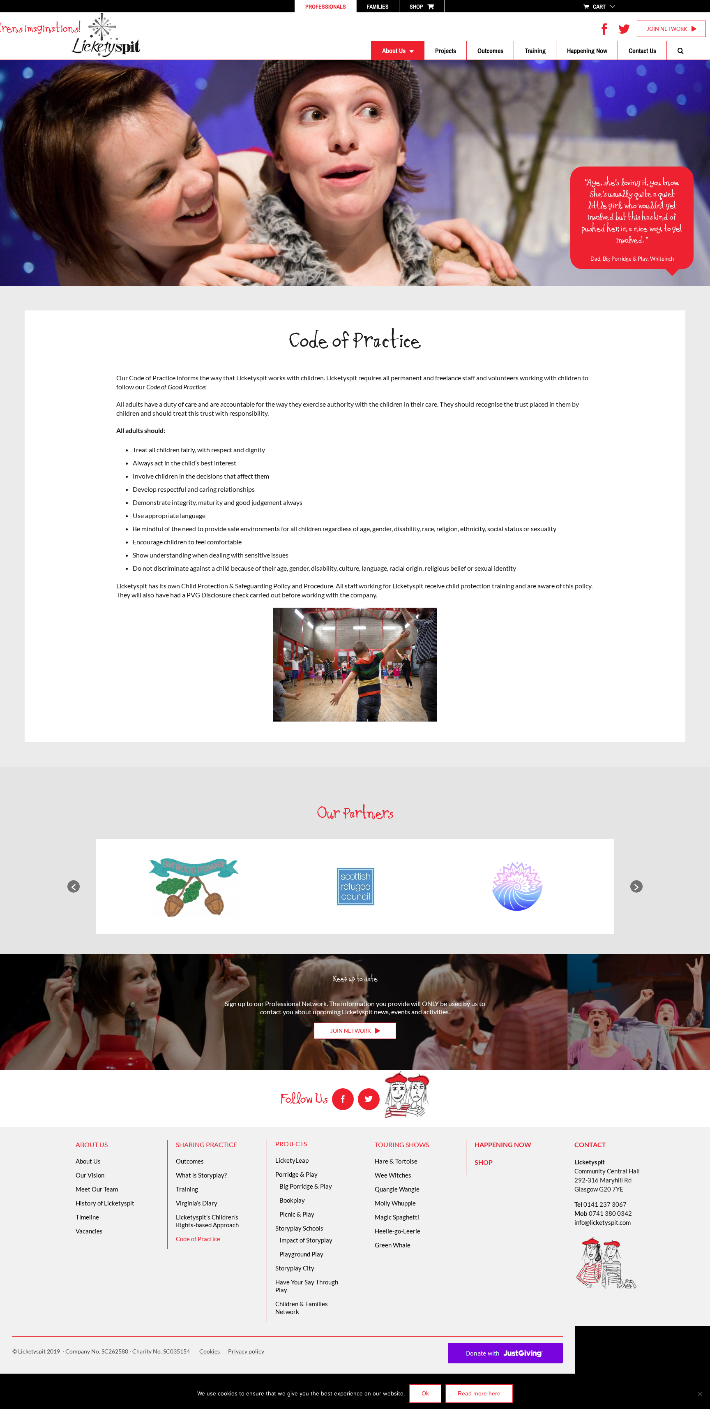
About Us (88, 1161)
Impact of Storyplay (305, 1240)
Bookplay (292, 1200)
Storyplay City (294, 1268)
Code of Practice (198, 1238)
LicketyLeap (292, 1160)
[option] (193, 886)
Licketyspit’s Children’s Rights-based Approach (207, 1221)
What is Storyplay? (201, 1175)
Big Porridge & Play (305, 1186)
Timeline (87, 1217)
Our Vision (90, 1175)
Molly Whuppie (395, 1203)
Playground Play (301, 1254)
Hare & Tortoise (396, 1161)
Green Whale (392, 1245)
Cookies (209, 1351)
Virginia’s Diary (196, 1203)
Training (187, 1189)
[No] (700, 1394)
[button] (680, 50)
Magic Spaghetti (397, 1217)
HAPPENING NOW (503, 1144)
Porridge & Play (296, 1174)
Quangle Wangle (397, 1189)
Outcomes (190, 1161)
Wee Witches (393, 1175)
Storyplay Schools (299, 1228)
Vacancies (89, 1231)
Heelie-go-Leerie (397, 1231)
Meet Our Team (97, 1189)
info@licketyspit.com (602, 1222)
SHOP (484, 1162)
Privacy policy (246, 1351)
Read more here (479, 1393)
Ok (425, 1393)
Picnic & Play (296, 1214)
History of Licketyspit (105, 1203)
